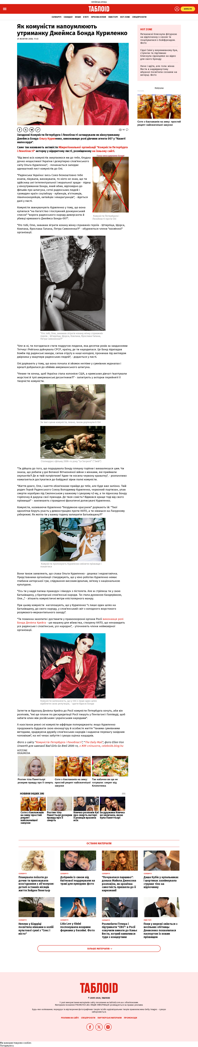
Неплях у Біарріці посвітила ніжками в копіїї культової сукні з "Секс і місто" (36, 928)
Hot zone (125, 17)
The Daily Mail (93, 742)
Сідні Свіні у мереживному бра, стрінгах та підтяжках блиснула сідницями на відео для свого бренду (159, 55)
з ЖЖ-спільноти (89, 745)
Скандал (68, 17)
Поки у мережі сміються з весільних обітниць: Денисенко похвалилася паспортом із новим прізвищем (160, 930)
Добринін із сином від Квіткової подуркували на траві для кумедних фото (77, 881)
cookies (27, 1042)
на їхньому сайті (103, 151)
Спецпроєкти (139, 17)
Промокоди (130, 1018)
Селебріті (56, 17)
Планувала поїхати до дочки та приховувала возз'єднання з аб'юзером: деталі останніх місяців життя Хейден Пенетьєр (36, 884)
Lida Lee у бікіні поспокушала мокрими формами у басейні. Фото (77, 927)
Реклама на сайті (70, 1018)
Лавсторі (113, 17)
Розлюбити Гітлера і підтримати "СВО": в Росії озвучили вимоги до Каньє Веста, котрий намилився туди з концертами (119, 930)
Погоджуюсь (7, 1045)
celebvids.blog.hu (112, 745)
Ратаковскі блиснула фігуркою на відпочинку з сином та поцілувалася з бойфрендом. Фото (158, 38)
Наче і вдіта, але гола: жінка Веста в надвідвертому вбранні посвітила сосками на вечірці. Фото (158, 70)
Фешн (78, 17)
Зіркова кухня (98, 17)
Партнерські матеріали (110, 1018)
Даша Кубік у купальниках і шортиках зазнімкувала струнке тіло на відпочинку (161, 882)
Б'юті (86, 17)
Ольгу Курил (47, 138)
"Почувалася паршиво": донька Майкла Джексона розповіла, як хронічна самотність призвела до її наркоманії (119, 884)
